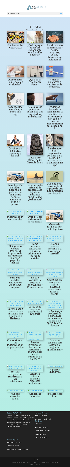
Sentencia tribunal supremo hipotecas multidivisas (35, 378)
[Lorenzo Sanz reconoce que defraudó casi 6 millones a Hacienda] (15, 303)
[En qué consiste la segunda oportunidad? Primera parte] (35, 272)
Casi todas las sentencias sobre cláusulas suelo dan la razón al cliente (54, 286)
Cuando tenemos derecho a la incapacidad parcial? (55, 248)
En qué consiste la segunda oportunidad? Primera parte (35, 282)
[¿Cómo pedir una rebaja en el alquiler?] (15, 71)
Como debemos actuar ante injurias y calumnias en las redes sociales (35, 251)
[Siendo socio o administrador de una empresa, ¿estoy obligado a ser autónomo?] (54, 37)
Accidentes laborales (35, 395)
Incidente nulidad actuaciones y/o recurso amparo (15, 282)
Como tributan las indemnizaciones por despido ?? (15, 344)
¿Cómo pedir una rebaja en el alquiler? (15, 82)
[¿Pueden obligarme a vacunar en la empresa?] (54, 71)
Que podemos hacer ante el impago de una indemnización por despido (54, 188)
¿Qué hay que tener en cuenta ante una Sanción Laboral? (35, 49)
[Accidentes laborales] (35, 391)
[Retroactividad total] (54, 391)
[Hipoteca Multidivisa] (54, 366)
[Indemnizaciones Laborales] (15, 212)
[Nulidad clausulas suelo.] (15, 391)
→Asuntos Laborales (41, 427)
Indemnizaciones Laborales (15, 218)
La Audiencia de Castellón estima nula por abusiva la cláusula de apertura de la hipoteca (55, 318)
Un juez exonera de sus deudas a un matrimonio (15, 376)
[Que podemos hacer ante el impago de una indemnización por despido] (54, 176)
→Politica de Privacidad (14, 442)
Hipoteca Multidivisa (55, 370)
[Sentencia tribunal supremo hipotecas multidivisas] (35, 368)
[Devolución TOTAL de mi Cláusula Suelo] (35, 144)
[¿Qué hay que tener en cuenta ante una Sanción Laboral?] (35, 37)
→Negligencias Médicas (42, 431)
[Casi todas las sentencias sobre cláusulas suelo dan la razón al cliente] (54, 273)
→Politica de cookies (13, 446)
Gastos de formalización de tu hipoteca (55, 227)
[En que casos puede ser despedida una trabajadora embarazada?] (35, 99)
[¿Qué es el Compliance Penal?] (35, 71)
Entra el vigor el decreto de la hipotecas (35, 219)
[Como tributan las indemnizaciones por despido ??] (15, 334)
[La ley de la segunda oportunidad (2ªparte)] (35, 302)
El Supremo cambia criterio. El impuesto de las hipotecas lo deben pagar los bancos (15, 254)
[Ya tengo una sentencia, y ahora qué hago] (15, 99)
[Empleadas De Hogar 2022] (15, 37)
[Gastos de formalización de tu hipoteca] (54, 216)
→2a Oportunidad (40, 434)
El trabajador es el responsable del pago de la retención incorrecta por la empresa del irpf (54, 157)
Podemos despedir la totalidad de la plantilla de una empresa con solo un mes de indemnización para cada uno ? (55, 117)
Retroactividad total (55, 395)
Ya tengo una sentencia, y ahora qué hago (15, 110)
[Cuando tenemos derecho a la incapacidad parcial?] (54, 238)
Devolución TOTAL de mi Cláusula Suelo (35, 160)
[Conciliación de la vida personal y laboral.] (15, 140)
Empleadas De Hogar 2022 (15, 46)
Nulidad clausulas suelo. (15, 396)
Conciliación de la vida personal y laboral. (15, 152)
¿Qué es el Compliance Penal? (34, 82)
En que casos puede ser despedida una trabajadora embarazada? (35, 111)
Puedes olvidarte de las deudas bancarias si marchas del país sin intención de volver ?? (35, 350)
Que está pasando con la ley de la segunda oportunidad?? (55, 344)
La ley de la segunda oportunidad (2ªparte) (35, 310)
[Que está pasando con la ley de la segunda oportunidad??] (54, 334)
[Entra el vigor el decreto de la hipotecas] (35, 212)
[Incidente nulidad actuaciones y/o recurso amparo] (15, 272)
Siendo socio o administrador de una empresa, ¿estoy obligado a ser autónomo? (55, 52)
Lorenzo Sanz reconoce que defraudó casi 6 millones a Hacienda (15, 313)
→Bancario (38, 424)
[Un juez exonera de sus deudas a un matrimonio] (15, 367)
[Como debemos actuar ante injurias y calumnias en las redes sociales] (35, 238)
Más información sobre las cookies (18, 449)
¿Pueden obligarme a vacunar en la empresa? (54, 83)
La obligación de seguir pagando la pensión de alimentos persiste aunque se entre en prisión (15, 194)
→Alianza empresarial (41, 437)
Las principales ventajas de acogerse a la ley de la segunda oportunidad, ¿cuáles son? (35, 192)
